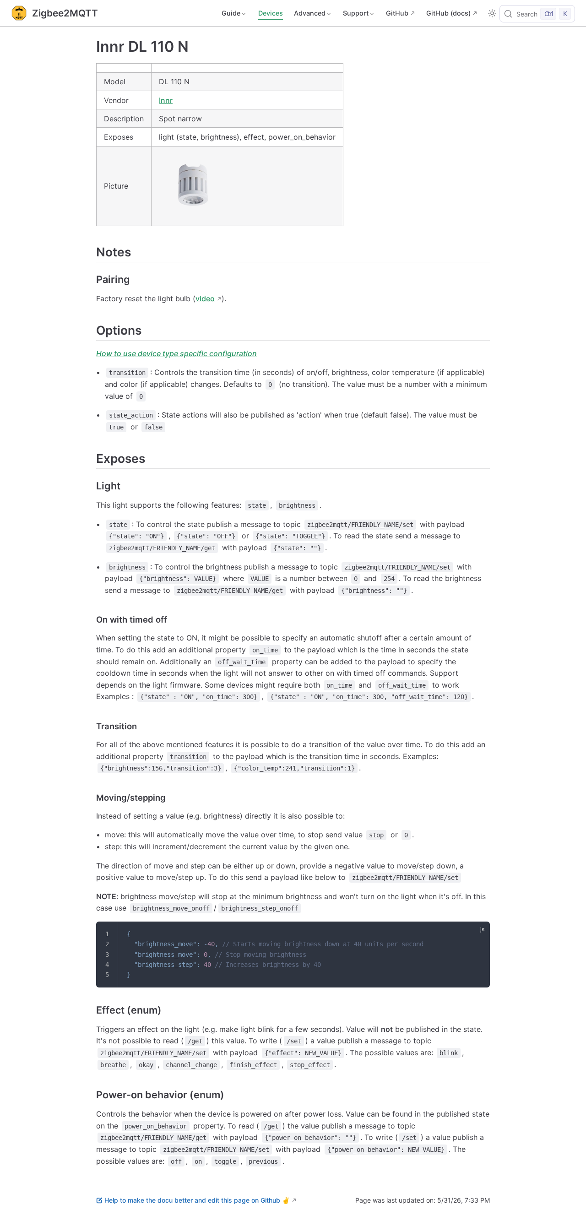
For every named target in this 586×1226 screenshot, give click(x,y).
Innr (166, 100)
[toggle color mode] (492, 13)
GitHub (397, 13)
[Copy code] (477, 934)
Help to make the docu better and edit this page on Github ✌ (197, 1200)
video (205, 298)
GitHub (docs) (448, 13)
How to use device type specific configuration (176, 353)
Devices (270, 13)
